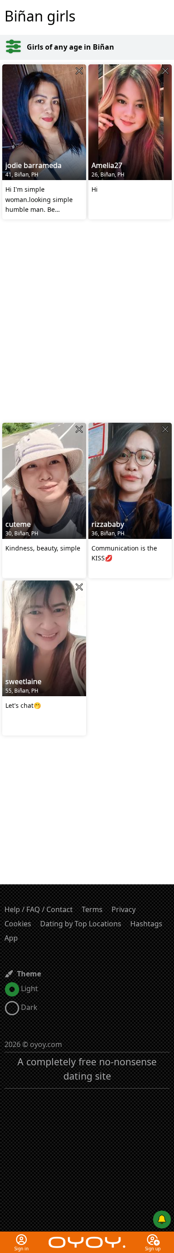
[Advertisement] (87, 322)
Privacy (124, 909)
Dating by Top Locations (80, 924)
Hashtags (146, 924)
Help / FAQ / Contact (38, 909)
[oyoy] (87, 1237)
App (11, 938)
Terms (92, 909)
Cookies (17, 924)
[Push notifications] (162, 1219)
